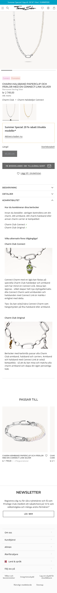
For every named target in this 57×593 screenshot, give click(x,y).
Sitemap (39, 585)
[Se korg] (54, 8)
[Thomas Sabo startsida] (8, 8)
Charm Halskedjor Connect (31, 99)
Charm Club (8, 99)
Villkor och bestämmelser (9, 577)
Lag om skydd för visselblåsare (47, 577)
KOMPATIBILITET (10, 200)
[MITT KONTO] (48, 8)
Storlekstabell (48, 146)
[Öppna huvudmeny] (2, 8)
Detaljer (7, 194)
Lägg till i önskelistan (31, 173)
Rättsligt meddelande (23, 585)
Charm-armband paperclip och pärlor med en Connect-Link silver (23, 456)
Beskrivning (9, 187)
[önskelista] (42, 8)
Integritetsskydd (27, 577)
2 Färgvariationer (22, 461)
